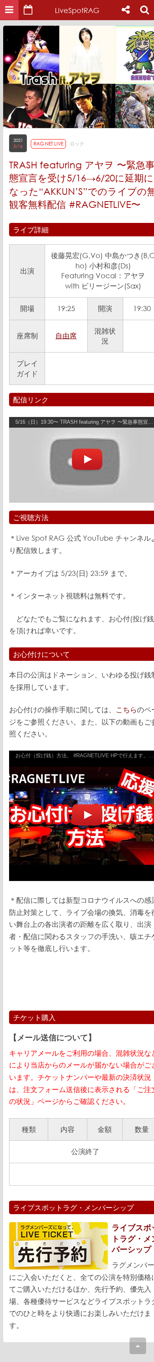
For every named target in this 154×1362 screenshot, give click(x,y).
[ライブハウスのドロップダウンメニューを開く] (9, 10)
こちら (126, 709)
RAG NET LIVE (48, 143)
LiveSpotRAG (77, 10)
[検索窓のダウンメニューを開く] (144, 10)
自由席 (66, 335)
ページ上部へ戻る (138, 1345)
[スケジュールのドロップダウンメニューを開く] (28, 10)
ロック (77, 143)
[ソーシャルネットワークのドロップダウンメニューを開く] (125, 10)
